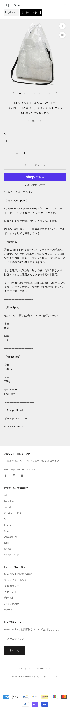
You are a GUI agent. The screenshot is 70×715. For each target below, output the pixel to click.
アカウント (10, 592)
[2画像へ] (24, 93)
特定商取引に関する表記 (18, 574)
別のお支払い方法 (35, 185)
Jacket (7, 507)
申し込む (15, 650)
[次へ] (56, 93)
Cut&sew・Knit (13, 513)
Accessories (10, 537)
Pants (7, 525)
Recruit (8, 609)
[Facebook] (5, 476)
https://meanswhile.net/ (23, 469)
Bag (6, 543)
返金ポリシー (11, 586)
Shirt (7, 519)
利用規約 (9, 597)
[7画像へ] (42, 93)
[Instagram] (14, 476)
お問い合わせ (11, 603)
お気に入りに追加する (21, 192)
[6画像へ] (39, 93)
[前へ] (13, 93)
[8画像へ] (46, 93)
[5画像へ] (35, 93)
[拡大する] (62, 26)
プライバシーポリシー (16, 580)
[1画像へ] (20, 93)
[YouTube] (22, 476)
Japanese (41, 669)
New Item (9, 501)
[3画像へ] (27, 93)
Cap (6, 531)
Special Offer (11, 554)
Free (8, 141)
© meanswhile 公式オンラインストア (35, 676)
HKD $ (23, 669)
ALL (6, 495)
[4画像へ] (31, 93)
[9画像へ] (50, 93)
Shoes (7, 548)
